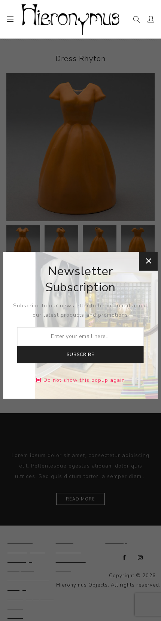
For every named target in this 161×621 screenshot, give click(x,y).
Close (148, 261)
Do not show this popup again (84, 380)
